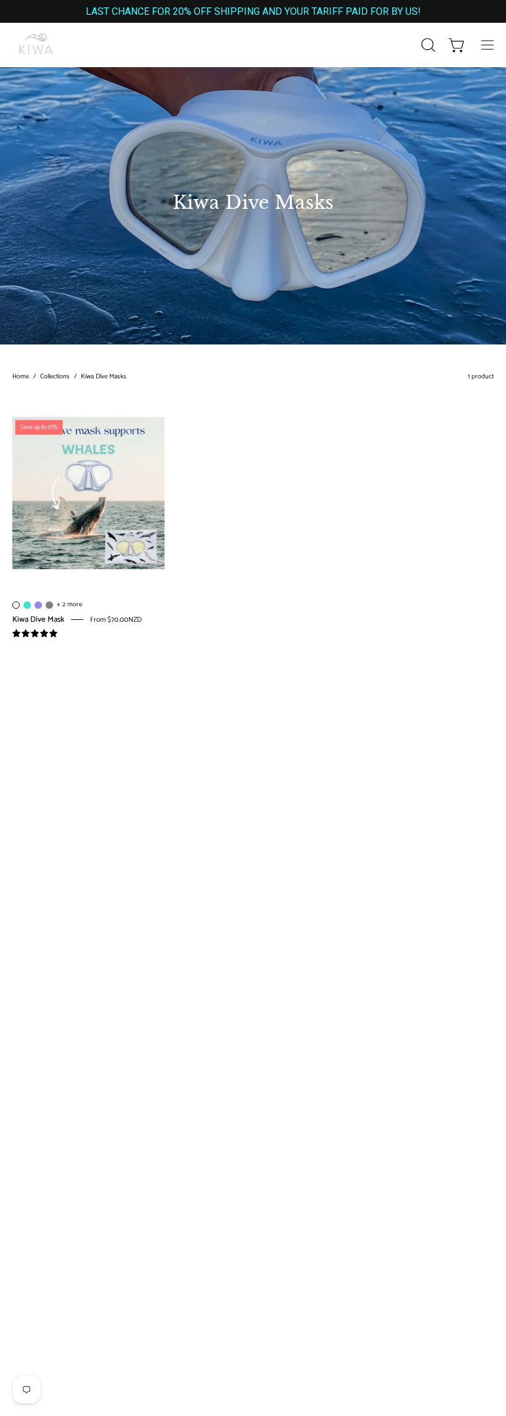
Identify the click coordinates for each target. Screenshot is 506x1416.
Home (20, 377)
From (116, 619)
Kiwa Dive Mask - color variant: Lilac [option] (38, 605)
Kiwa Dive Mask (38, 618)
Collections (55, 377)
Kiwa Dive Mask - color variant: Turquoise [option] (27, 605)
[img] (34, 633)
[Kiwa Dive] (37, 45)
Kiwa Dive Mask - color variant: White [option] (16, 605)
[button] (427, 45)
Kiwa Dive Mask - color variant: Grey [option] (49, 605)
